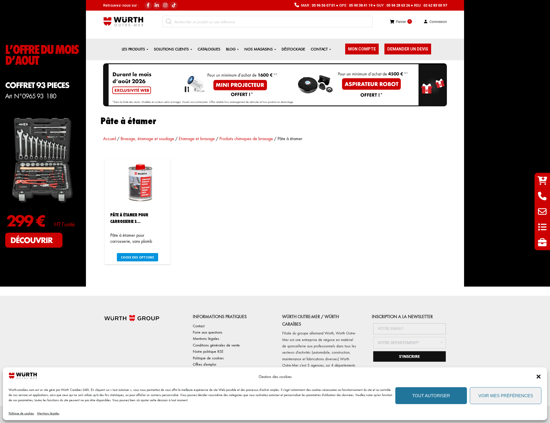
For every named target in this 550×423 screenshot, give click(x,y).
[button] (538, 376)
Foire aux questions (207, 332)
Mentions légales (48, 413)
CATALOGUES (209, 48)
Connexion (438, 21)
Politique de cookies (21, 413)
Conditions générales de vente (216, 344)
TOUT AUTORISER (431, 395)
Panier (403, 21)
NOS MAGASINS (258, 48)
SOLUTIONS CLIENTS (171, 48)
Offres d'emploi (204, 364)
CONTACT (319, 48)
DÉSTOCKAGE (293, 48)
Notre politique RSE (208, 351)
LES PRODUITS (133, 48)
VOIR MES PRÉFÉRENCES (505, 395)
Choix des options (137, 257)
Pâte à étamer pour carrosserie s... (129, 218)
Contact (199, 325)
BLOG (230, 48)
